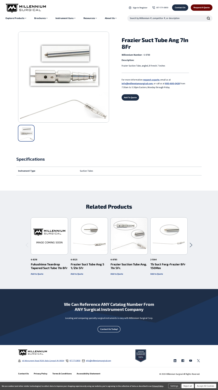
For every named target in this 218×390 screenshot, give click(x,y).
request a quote (151, 80)
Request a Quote (202, 7)
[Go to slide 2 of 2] (27, 245)
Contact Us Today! (109, 329)
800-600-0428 (172, 84)
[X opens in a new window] (198, 360)
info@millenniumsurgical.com (137, 84)
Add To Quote (130, 97)
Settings (174, 386)
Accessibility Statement (88, 373)
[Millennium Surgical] (26, 8)
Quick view (49, 236)
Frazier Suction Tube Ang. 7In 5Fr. (129, 266)
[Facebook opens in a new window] (182, 360)
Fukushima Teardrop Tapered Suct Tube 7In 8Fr (49, 266)
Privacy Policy (157, 386)
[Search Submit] (208, 18)
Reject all (187, 386)
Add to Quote (37, 274)
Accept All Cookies (205, 386)
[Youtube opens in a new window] (190, 360)
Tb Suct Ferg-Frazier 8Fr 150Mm (167, 266)
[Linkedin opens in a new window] (175, 360)
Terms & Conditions (62, 373)
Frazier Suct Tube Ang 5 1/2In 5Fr (87, 266)
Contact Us (180, 7)
